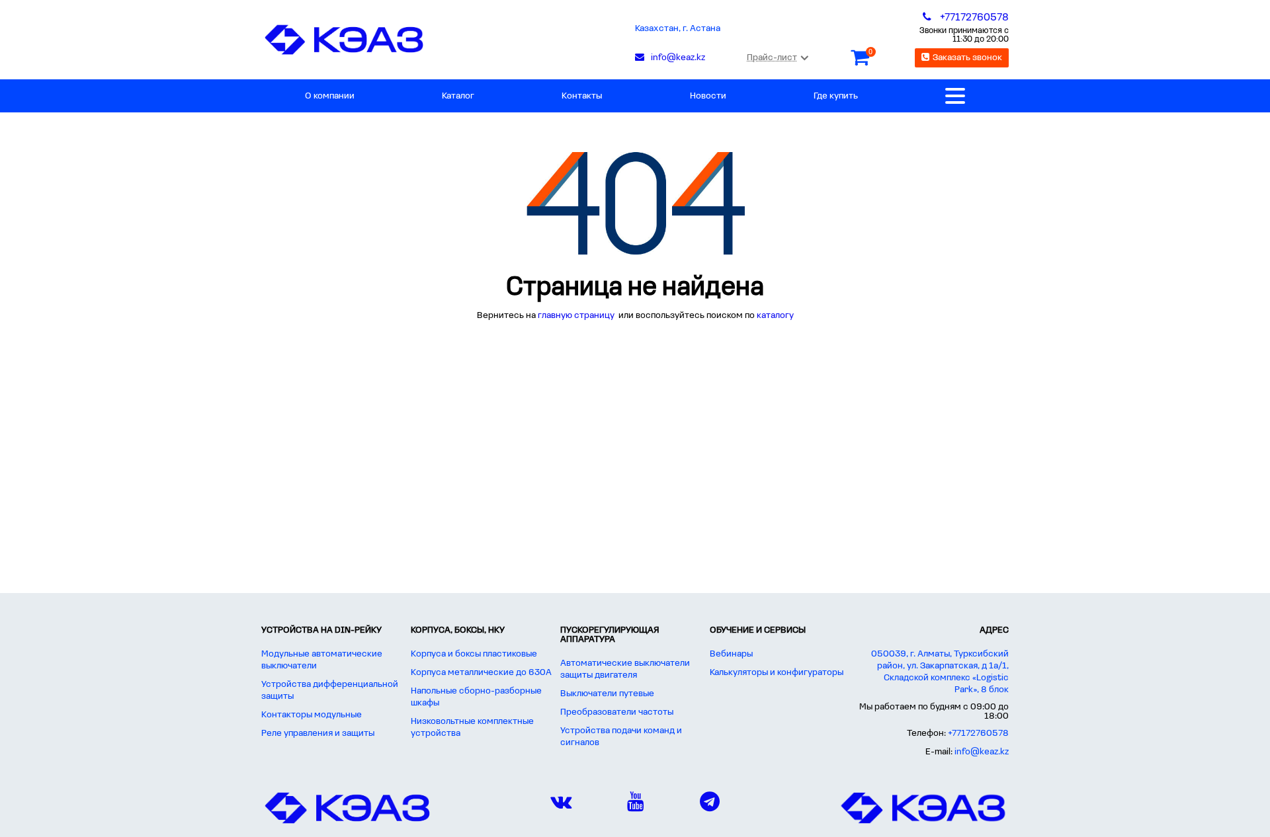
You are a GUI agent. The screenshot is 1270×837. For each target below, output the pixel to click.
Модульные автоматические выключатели (321, 660)
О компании (330, 96)
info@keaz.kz (981, 752)
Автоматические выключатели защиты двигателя (625, 669)
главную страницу (577, 316)
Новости (708, 96)
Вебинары (731, 654)
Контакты (582, 96)
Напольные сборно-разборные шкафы (476, 697)
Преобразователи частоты (616, 712)
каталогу (775, 316)
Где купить (836, 96)
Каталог (458, 96)
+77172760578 (978, 733)
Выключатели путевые (607, 694)
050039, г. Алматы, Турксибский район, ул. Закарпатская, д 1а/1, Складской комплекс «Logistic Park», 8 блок (940, 672)
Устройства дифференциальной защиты (329, 690)
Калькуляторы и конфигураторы (776, 673)
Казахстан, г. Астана (677, 29)
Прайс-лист (772, 58)
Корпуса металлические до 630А (481, 673)
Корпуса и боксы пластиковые (474, 654)
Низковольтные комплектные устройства (472, 727)
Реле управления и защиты (317, 733)
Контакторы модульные (311, 715)
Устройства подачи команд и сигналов (621, 737)
